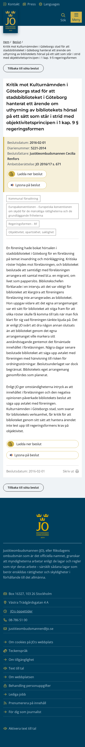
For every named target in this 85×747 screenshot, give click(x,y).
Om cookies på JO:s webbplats (31, 642)
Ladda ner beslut (29, 174)
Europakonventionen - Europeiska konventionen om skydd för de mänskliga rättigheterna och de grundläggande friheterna (40, 211)
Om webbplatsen (21, 677)
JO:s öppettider (21, 611)
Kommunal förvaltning (23, 198)
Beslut (17, 42)
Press (31, 4)
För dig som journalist (25, 712)
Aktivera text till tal (22, 728)
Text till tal (16, 668)
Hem (6, 42)
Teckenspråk (18, 651)
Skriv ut (68, 471)
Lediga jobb (17, 694)
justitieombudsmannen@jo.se (31, 628)
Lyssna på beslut (27, 185)
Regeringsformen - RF (22, 224)
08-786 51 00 (18, 620)
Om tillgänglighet (21, 659)
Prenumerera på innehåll (27, 703)
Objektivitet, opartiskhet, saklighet (31, 232)
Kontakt (14, 4)
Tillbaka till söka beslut (23, 68)
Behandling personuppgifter (30, 685)
